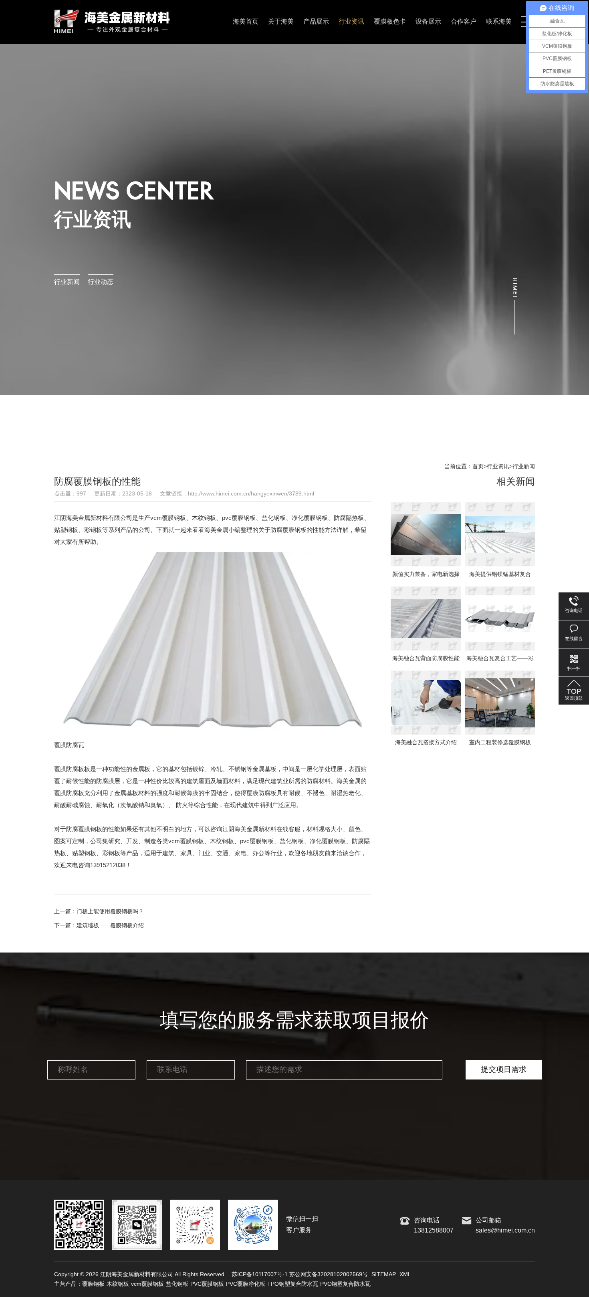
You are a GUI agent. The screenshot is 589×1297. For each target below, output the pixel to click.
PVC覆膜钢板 (207, 1284)
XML (405, 1274)
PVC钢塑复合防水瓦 (345, 1284)
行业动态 (100, 282)
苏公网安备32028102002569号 (328, 1274)
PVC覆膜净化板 (245, 1284)
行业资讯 (351, 21)
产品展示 (316, 21)
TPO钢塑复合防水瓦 (292, 1284)
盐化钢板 (177, 1284)
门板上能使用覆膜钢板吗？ (110, 911)
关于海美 (281, 21)
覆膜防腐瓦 (69, 745)
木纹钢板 (118, 1284)
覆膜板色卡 (390, 21)
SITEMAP (383, 1274)
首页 (478, 466)
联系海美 (499, 21)
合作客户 (463, 21)
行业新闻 (67, 282)
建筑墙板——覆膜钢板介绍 (110, 925)
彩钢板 (111, 853)
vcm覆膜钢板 (147, 1284)
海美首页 (245, 21)
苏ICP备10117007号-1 (260, 1274)
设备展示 (428, 21)
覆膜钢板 (93, 1284)
